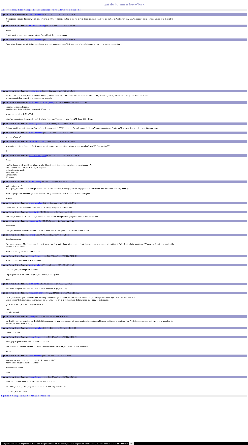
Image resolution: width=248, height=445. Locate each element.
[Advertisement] (124, 68)
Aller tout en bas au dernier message (16, 10)
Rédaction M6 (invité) (38, 155)
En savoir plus (122, 443)
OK (131, 443)
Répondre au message (41, 10)
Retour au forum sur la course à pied (66, 10)
